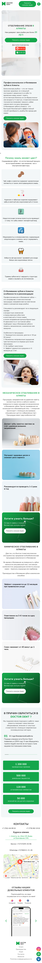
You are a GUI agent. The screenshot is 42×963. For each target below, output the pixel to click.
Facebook (28, 903)
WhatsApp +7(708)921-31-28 (20, 850)
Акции (21, 952)
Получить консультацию (27, 4)
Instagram (12, 903)
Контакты (21, 954)
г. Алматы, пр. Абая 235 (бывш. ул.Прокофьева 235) (21, 837)
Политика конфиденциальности (21, 959)
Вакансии (21, 957)
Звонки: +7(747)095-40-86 (21, 844)
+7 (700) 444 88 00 (9, 828)
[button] (6, 921)
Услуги (21, 947)
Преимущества (21, 949)
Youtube (20, 903)
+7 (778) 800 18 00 (33, 828)
